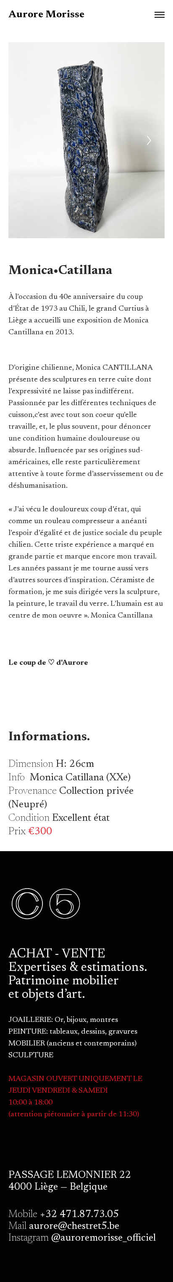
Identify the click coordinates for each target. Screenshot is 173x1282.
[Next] (149, 140)
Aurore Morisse (46, 15)
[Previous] (24, 140)
